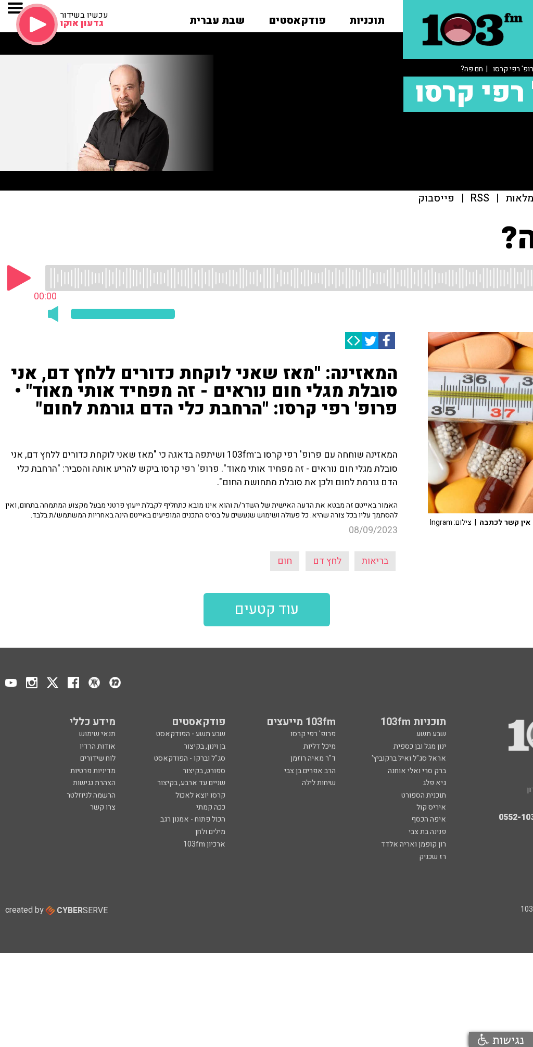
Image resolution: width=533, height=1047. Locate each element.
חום (284, 560)
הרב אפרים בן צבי (310, 771)
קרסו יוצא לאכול (200, 795)
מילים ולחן (210, 832)
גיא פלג (434, 783)
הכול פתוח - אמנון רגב (192, 819)
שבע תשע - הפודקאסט (190, 734)
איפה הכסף (428, 819)
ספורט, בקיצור (204, 771)
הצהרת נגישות (94, 783)
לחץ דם (327, 560)
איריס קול (431, 807)
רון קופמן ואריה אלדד (413, 844)
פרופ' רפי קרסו (313, 734)
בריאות (375, 560)
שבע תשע (431, 734)
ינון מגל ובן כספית (420, 746)
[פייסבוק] (386, 340)
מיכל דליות (319, 746)
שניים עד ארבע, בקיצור (191, 783)
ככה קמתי (210, 807)
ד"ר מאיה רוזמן (313, 758)
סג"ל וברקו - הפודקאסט (189, 758)
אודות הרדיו (98, 746)
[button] (367, 17)
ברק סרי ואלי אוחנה (417, 771)
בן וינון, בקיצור (204, 746)
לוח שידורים (98, 758)
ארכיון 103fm (204, 844)
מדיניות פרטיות (93, 771)
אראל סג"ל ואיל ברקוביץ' (409, 758)
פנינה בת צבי (427, 832)
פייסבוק (436, 198)
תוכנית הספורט (423, 795)
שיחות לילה (319, 783)
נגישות (506, 1039)
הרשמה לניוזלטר (91, 795)
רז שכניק (432, 857)
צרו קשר (103, 807)
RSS (480, 198)
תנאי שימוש (97, 734)
